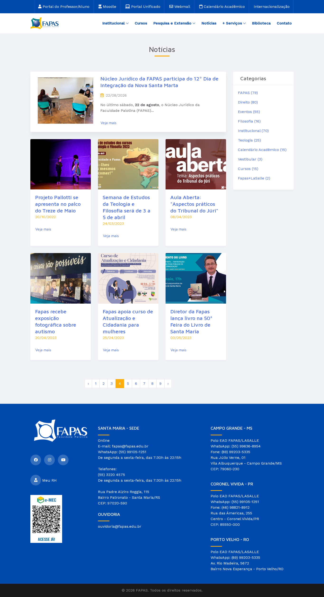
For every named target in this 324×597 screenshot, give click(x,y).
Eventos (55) (249, 111)
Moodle (109, 6)
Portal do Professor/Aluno (65, 6)
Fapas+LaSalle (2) (254, 178)
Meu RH (49, 480)
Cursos (141, 23)
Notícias (208, 23)
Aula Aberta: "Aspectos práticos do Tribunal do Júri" (194, 204)
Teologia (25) (249, 140)
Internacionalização (272, 6)
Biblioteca (261, 23)
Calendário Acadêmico (224, 6)
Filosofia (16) (249, 121)
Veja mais (108, 123)
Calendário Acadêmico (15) (262, 149)
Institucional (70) (253, 130)
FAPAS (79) (248, 92)
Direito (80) (248, 102)
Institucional (113, 23)
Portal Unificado (145, 6)
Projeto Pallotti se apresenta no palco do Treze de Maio (58, 204)
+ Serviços (232, 23)
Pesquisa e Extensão (172, 23)
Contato (284, 23)
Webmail (181, 6)
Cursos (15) (248, 168)
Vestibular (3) (250, 159)
